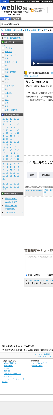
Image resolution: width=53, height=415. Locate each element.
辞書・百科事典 (11, 110)
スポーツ (8, 93)
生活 (6, 82)
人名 (6, 103)
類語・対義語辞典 (17, 2)
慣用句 (27, 30)
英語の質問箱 (11, 205)
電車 (6, 58)
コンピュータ (10, 55)
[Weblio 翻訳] (31, 10)
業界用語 (8, 52)
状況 (46, 30)
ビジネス (8, 48)
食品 (6, 100)
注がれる (34, 96)
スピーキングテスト (14, 212)
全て (3, 45)
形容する (40, 100)
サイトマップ (9, 376)
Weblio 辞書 (6, 30)
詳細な (43, 93)
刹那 (32, 175)
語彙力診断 (10, 209)
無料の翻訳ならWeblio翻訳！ (39, 10)
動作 (32, 100)
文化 (6, 79)
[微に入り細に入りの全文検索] (16, 18)
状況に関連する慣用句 (34, 190)
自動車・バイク (11, 62)
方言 (6, 106)
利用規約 (7, 371)
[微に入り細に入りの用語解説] (5, 18)
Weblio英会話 (11, 202)
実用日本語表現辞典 (39, 73)
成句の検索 (17, 30)
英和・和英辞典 (33, 2)
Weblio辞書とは (10, 363)
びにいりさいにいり (43, 86)
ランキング (34, 76)
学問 (6, 76)
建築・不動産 (10, 72)
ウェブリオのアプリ (40, 363)
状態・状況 (37, 30)
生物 (6, 96)
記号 (5, 189)
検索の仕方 (8, 366)
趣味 (6, 89)
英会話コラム (11, 198)
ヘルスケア (9, 86)
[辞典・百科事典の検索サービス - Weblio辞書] (14, 9)
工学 (6, 69)
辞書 (4, 2)
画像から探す (37, 366)
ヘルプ (6, 368)
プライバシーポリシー (12, 374)
